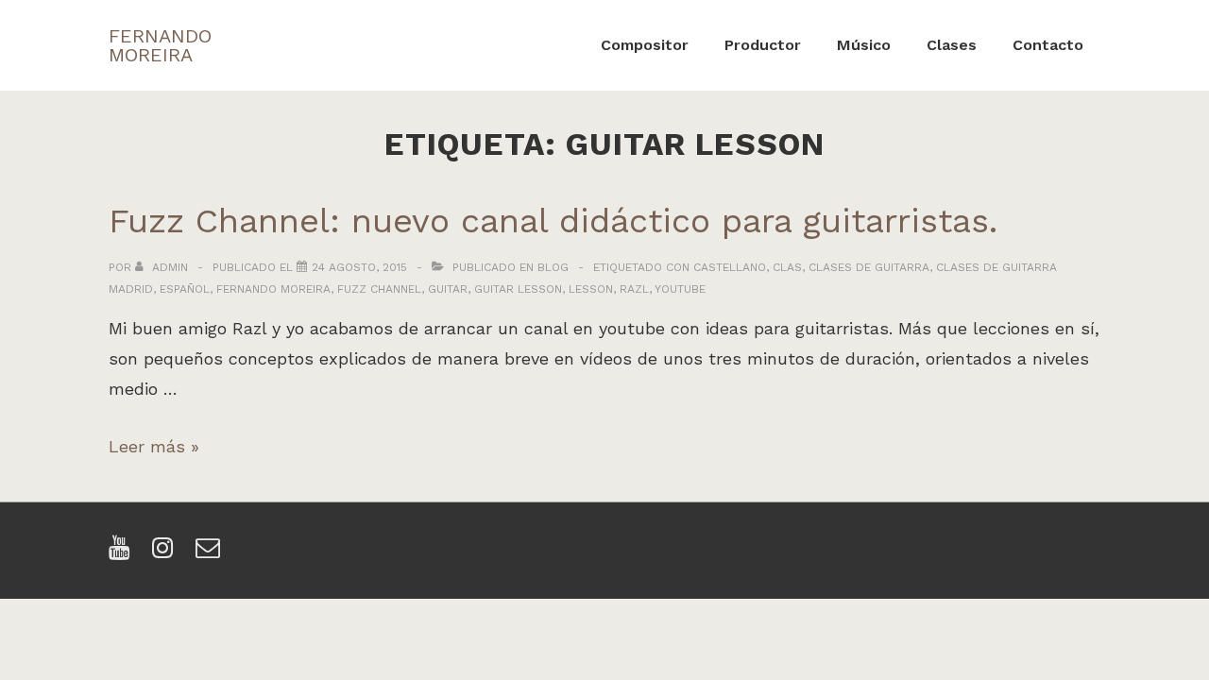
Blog (553, 267)
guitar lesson (518, 289)
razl (634, 289)
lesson (591, 289)
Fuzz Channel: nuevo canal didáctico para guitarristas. (553, 221)
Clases (952, 45)
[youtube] (123, 554)
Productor (762, 45)
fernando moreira (273, 289)
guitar (448, 289)
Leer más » (154, 446)
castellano (729, 267)
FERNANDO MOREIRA (160, 45)
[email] (210, 554)
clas (787, 267)
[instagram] (166, 554)
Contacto (1048, 45)
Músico (864, 45)
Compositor (645, 45)
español (185, 289)
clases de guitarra (869, 267)
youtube (680, 289)
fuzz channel (379, 289)
